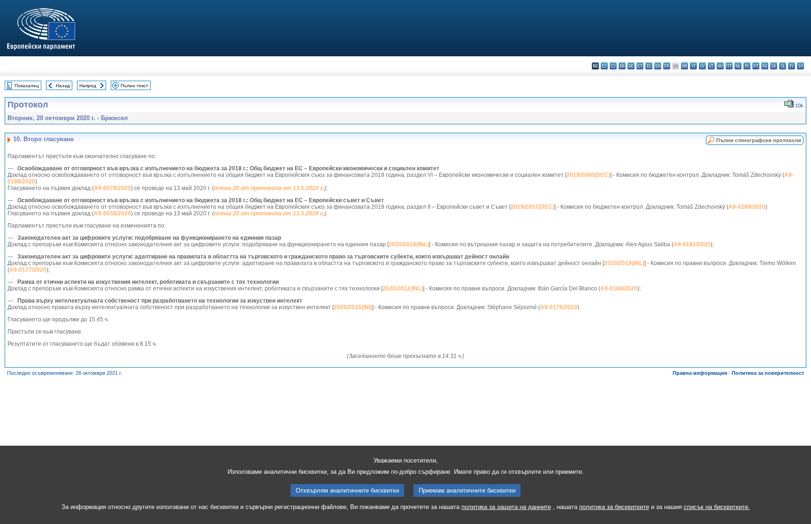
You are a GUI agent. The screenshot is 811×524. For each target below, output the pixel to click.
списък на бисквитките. (717, 506)
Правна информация (700, 373)
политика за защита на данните (506, 506)
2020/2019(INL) (624, 263)
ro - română (764, 65)
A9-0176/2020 (558, 307)
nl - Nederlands (738, 65)
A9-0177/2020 (27, 269)
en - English (657, 65)
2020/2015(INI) (353, 307)
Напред (87, 85)
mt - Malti (729, 65)
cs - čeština (613, 65)
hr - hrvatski (684, 65)
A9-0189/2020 (746, 207)
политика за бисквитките (614, 506)
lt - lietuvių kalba (711, 65)
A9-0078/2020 (112, 188)
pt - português (755, 65)
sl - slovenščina (782, 65)
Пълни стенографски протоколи (758, 140)
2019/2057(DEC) (532, 207)
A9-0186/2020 (618, 288)
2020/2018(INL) (409, 244)
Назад (63, 85)
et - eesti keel (639, 65)
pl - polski (746, 65)
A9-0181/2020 (692, 244)
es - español (604, 65)
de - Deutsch (631, 65)
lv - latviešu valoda (702, 65)
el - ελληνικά (648, 65)
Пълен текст (134, 85)
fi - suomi (791, 65)
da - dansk (622, 65)
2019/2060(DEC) (588, 175)
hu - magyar (720, 65)
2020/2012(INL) (403, 288)
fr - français (666, 65)
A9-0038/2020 (112, 213)
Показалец (27, 85)
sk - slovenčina (773, 65)
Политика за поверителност (768, 373)
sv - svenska (800, 65)
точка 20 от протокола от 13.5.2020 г (268, 188)
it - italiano (693, 65)
